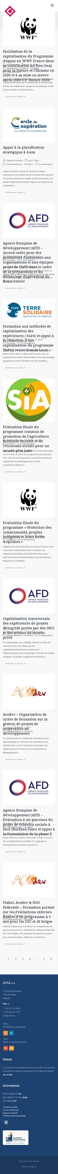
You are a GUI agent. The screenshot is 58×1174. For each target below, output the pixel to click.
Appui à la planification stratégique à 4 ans (23, 149)
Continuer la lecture (16, 96)
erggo (9, 727)
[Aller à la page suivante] (51, 959)
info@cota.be (9, 1016)
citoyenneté (11, 68)
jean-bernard (12, 64)
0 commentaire (13, 72)
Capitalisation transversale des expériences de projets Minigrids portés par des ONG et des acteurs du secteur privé (28, 628)
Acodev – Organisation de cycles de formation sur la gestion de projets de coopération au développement (25, 724)
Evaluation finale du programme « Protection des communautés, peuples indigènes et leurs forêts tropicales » (27, 532)
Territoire (23, 68)
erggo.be (33, 1167)
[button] (6, 1004)
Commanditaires (14, 164)
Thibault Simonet (14, 160)
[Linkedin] (6, 1122)
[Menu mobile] (52, 5)
